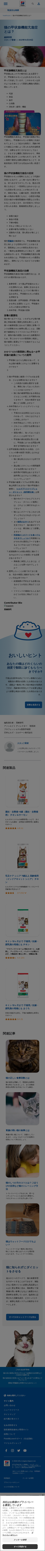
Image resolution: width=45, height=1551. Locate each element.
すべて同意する (20, 1547)
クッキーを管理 (20, 1540)
